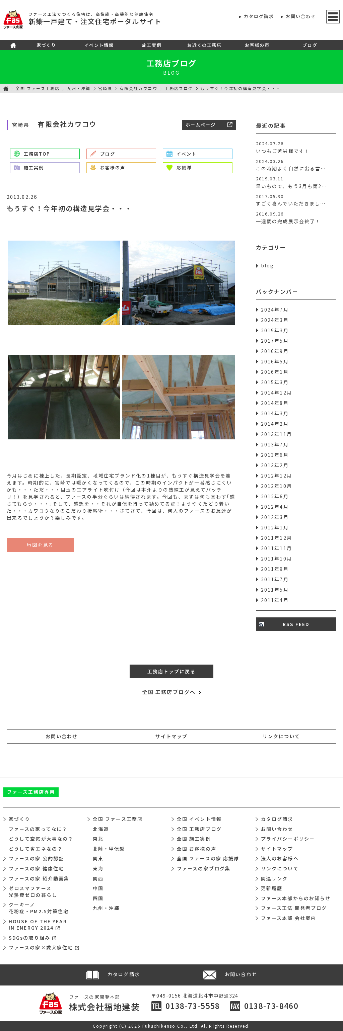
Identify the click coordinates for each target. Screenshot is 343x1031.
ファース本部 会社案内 (288, 918)
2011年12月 (276, 537)
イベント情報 (99, 45)
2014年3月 (275, 413)
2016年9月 (275, 351)
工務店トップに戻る (171, 671)
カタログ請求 (259, 16)
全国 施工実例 (194, 838)
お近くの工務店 (204, 45)
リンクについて (281, 736)
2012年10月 (276, 486)
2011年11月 (276, 548)
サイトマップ (171, 736)
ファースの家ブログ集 (203, 868)
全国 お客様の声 (196, 848)
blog (267, 265)
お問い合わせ (301, 16)
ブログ (309, 45)
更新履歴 (271, 888)
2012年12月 (276, 475)
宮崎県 (105, 88)
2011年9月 (275, 569)
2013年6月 (275, 454)
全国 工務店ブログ (199, 829)
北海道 (101, 829)
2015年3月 (275, 382)
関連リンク (274, 878)
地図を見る (40, 544)
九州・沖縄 (79, 88)
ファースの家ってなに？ (38, 829)
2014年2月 (275, 423)
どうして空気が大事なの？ (41, 838)
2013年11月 (276, 434)
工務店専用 (31, 791)
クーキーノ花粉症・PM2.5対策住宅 (39, 908)
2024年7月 (275, 309)
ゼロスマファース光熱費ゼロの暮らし (33, 891)
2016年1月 (275, 371)
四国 (98, 898)
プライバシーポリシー (288, 838)
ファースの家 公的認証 (36, 858)
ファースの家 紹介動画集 (39, 878)
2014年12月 (276, 392)
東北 (98, 838)
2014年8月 (275, 403)
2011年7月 (275, 579)
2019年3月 (275, 330)
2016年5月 (275, 361)
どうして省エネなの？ (36, 848)
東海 (98, 868)
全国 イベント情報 (199, 818)
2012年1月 (275, 527)
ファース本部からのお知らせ (296, 898)
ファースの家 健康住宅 (36, 868)
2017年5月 (275, 340)
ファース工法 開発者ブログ (294, 908)
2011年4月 (275, 600)
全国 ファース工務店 (38, 88)
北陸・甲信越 (109, 848)
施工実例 (151, 45)
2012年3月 (275, 517)
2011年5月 (275, 589)
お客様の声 (257, 45)
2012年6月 (275, 496)
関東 (98, 858)
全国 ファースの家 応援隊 (208, 858)
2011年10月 (276, 558)
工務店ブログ (171, 63)
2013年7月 (275, 444)
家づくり (46, 45)
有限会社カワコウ (138, 88)
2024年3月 (275, 320)
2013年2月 (275, 465)
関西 (98, 878)
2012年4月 (275, 506)
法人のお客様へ (280, 858)
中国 (98, 888)
